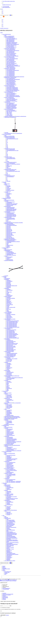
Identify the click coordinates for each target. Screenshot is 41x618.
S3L (7, 154)
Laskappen (8, 477)
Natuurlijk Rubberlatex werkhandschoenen (13, 65)
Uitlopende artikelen (7, 518)
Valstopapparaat (8, 489)
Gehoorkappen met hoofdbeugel (11, 439)
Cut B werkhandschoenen (10, 72)
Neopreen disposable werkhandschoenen (12, 90)
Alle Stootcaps (8, 257)
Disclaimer (4, 595)
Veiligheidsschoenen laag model (11, 534)
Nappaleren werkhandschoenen (11, 46)
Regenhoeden (8, 286)
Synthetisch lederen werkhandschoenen (12, 44)
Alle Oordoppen (9, 429)
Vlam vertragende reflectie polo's (11, 325)
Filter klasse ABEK (9, 234)
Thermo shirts (8, 315)
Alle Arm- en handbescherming (9, 36)
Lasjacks (7, 369)
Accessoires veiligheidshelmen (11, 253)
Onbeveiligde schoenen (8, 156)
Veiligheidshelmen (7, 250)
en (2, 13)
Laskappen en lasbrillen (8, 473)
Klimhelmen (6, 260)
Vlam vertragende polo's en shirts (11, 333)
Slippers (7, 161)
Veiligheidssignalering (7, 416)
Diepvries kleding (7, 370)
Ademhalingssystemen (8, 217)
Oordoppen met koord (9, 432)
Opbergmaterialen (9, 513)
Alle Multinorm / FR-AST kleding (11, 358)
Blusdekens (8, 414)
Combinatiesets (6, 478)
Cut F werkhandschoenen (10, 75)
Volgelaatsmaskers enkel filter (11, 214)
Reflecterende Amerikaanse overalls (12, 343)
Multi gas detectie (9, 407)
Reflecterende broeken (10, 342)
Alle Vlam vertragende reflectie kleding (12, 320)
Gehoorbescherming (5, 425)
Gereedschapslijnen (9, 504)
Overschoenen (8, 168)
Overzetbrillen (8, 457)
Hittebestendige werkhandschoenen (10, 48)
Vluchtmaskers (6, 238)
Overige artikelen (5, 391)
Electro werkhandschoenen (8, 109)
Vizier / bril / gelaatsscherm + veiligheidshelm (13, 481)
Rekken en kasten (9, 397)
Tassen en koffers (9, 396)
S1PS (7, 147)
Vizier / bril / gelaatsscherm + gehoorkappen (13, 482)
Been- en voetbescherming (6, 134)
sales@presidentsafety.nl (6, 7)
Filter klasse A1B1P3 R (10, 235)
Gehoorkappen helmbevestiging (11, 438)
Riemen (7, 383)
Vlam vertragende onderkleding (11, 335)
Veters (7, 167)
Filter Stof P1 (8, 226)
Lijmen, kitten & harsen (8, 417)
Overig (7, 243)
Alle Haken (8, 507)
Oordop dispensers (9, 434)
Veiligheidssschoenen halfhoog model (10, 169)
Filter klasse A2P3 (9, 230)
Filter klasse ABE (9, 229)
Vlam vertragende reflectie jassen (11, 323)
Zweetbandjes (8, 556)
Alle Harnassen (8, 492)
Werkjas (7, 308)
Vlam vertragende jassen (10, 330)
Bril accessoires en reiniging (8, 468)
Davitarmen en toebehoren (10, 499)
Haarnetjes (8, 194)
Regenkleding (6, 279)
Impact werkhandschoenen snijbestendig (12, 95)
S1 (6, 143)
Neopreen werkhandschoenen (11, 61)
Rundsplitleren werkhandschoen (11, 43)
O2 (6, 159)
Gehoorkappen (6, 436)
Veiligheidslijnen (7, 500)
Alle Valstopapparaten (9, 487)
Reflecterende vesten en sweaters (11, 344)
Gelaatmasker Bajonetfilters (8, 223)
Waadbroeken (8, 287)
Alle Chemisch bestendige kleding (11, 353)
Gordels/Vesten (8, 242)
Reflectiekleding (7, 338)
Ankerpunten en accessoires (8, 494)
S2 (6, 141)
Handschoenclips (9, 388)
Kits (7, 220)
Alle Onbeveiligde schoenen (10, 158)
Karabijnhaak (8, 508)
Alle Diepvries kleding (10, 372)
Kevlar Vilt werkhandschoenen (11, 53)
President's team (6, 572)
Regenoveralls (8, 284)
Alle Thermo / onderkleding (10, 314)
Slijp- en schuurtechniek (8, 402)
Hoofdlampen (6, 424)
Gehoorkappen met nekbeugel (11, 442)
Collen (7, 389)
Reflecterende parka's (9, 348)
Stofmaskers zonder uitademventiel (11, 203)
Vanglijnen (8, 502)
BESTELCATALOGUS (4, 28)
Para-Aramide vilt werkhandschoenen (12, 55)
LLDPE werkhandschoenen (10, 67)
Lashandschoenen (7, 101)
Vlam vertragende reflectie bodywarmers (12, 327)
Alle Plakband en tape (9, 400)
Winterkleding (6, 288)
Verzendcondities (5, 596)
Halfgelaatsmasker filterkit (10, 210)
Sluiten (1, 32)
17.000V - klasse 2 (9, 114)
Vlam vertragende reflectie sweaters (12, 322)
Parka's (7, 293)
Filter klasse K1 (8, 236)
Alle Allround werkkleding (10, 298)
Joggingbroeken (8, 311)
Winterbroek (8, 294)
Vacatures (5, 573)
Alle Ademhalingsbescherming (9, 200)
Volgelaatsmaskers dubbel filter (11, 215)
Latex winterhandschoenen (10, 80)
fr (2, 11)
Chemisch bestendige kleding (9, 351)
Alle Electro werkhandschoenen (11, 110)
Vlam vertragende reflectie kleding (11, 539)
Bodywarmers (8, 309)
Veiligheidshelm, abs (9, 254)
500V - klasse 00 (9, 111)
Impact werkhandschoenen (10, 94)
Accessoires (6, 132)
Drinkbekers (8, 559)
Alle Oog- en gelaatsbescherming (9, 453)
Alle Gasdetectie (9, 405)
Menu (5, 35)
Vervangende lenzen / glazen (10, 459)
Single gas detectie (9, 406)
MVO (5, 574)
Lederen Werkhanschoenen (10, 54)
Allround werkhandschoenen (11, 532)
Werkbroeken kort (9, 302)
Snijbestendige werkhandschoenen (9, 68)
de (2, 10)
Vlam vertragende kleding (10, 524)
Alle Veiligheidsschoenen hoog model (12, 150)
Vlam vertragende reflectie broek (11, 324)
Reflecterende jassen (9, 345)
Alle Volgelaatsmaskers (10, 213)
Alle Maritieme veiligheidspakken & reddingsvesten (14, 377)
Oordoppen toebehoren (10, 433)
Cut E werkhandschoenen (10, 74)
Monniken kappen (9, 367)
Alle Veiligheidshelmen (10, 252)
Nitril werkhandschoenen (10, 41)
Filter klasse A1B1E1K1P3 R (11, 232)
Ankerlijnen (8, 503)
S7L (7, 145)
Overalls (7, 187)
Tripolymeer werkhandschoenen (11, 63)
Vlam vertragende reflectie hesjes (11, 326)
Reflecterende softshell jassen (11, 349)
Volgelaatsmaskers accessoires (11, 216)
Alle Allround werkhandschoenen (11, 38)
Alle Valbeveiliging (7, 484)
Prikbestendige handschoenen (9, 76)
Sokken (7, 164)
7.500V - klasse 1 (9, 113)
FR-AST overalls (9, 360)
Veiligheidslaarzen (7, 174)
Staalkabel (8, 488)
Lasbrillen (8, 476)
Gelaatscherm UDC (9, 466)
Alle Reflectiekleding (9, 340)
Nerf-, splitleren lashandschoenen (11, 104)
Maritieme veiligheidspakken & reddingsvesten (11, 375)
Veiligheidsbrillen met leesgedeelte (11, 458)
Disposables (8, 185)
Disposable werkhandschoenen (9, 85)
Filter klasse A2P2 (9, 233)
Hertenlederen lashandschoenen (11, 108)
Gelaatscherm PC (9, 464)
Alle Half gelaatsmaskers (10, 208)
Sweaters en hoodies (9, 304)
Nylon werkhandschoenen (8, 133)
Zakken (7, 390)
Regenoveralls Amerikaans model (11, 285)
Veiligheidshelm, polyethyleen (11, 255)
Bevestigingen (8, 497)
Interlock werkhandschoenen (11, 100)
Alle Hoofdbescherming (8, 249)
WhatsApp (4, 598)
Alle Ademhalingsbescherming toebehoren (13, 241)
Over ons (3, 570)
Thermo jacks (8, 318)
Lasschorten (8, 365)
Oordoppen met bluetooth (10, 435)
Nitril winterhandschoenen (10, 83)
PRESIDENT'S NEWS (6, 568)
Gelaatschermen (6, 461)
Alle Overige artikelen (7, 392)
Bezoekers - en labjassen (10, 190)
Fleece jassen (8, 299)
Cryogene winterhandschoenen (11, 84)
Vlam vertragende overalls (10, 332)
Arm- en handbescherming (6, 34)
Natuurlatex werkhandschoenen (11, 45)
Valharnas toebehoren (9, 493)
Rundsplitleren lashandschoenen (11, 105)
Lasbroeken (8, 366)
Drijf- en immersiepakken (10, 378)
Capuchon (8, 196)
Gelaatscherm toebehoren (10, 467)
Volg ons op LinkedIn (4, 580)
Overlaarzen (8, 189)
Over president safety (7, 571)
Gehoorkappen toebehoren (10, 440)
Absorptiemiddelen (7, 418)
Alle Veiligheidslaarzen (10, 176)
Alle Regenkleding (9, 281)
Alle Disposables (7, 183)
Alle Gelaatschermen (9, 463)
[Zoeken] (11, 15)
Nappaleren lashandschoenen (11, 106)
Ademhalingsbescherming (6, 198)
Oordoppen (6, 428)
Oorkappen (6, 446)
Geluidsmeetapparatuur (8, 445)
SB (6, 144)
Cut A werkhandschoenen (10, 71)
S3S (7, 142)
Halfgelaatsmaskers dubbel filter (11, 209)
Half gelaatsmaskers (7, 206)
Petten (7, 384)
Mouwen (7, 195)
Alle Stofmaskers (9, 202)
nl (2, 12)
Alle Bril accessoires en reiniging (11, 470)
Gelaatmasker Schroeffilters (8, 222)
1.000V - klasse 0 (9, 112)
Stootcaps (7, 258)
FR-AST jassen (8, 361)
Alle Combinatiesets (9, 480)
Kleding (5, 184)
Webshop (3, 566)
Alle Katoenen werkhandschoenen (11, 99)
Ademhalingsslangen (9, 245)
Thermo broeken (9, 316)
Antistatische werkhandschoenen (9, 116)
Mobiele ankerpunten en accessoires (12, 498)
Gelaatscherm (8, 197)
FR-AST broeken (9, 359)
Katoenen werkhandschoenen (9, 97)
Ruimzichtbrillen (9, 460)
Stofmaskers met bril (9, 205)
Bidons (7, 423)
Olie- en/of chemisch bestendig (9, 56)
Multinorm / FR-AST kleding (9, 356)
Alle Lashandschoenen (10, 103)
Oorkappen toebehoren (10, 449)
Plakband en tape (7, 398)
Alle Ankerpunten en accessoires (11, 496)
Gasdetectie (6, 403)
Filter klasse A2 (8, 231)
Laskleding (6, 362)
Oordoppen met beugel (10, 431)
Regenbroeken (8, 283)
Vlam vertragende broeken (10, 331)
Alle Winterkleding (9, 290)
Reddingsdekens (9, 411)
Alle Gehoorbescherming (8, 427)
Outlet (3, 515)
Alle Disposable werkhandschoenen (12, 87)
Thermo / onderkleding (8, 312)
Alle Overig (8, 512)
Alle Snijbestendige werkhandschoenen (12, 70)
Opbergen (6, 393)
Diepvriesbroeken (9, 373)
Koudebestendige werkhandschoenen (10, 77)
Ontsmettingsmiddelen (9, 415)
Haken (5, 505)
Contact (3, 569)
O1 (6, 160)
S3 (6, 140)
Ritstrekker (8, 387)
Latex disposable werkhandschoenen (12, 89)
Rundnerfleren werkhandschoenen (11, 42)
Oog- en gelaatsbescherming (6, 451)
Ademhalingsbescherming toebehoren (10, 239)
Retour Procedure (5, 597)
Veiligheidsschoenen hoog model (9, 148)
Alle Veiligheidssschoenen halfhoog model (13, 171)
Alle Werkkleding (7, 278)
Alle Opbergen (8, 395)
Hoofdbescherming (5, 247)
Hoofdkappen (8, 221)
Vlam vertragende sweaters (10, 336)
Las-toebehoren (8, 475)
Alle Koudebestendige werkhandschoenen (13, 79)
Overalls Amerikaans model (10, 307)
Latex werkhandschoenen (10, 39)
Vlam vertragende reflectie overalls (11, 321)
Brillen (5, 454)
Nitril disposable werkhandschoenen (12, 88)
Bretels (7, 386)
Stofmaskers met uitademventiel (11, 204)
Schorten (7, 310)
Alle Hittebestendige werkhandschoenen (12, 50)
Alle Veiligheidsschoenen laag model (12, 138)
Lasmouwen (8, 368)
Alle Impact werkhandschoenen (11, 93)
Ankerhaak (8, 509)
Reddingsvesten (8, 379)
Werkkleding (4, 276)
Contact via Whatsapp (12, 580)
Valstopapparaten (7, 485)
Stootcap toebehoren (9, 259)
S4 (6, 179)
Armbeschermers (7, 117)
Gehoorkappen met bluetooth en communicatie (13, 441)
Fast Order (4, 599)
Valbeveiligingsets (7, 510)
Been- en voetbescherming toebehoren (10, 162)
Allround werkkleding (7, 296)
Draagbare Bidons (9, 422)
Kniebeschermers (9, 165)
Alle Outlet (6, 517)
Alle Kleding (8, 186)
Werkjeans (8, 305)
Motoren (7, 219)
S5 (6, 178)
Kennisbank (4, 593)
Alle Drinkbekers (9, 421)
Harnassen (6, 490)
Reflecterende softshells (10, 350)
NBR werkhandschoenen (10, 40)
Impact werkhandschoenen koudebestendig (13, 96)
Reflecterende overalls (9, 347)
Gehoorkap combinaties (10, 443)
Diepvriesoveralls (9, 374)
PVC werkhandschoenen (10, 47)
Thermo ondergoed (9, 317)
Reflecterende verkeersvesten (11, 341)
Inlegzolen (8, 166)
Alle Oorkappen (9, 447)
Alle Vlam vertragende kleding (11, 329)
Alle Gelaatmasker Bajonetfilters (11, 225)
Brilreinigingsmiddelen (10, 472)
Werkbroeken (8, 301)
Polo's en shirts (8, 303)
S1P (7, 139)
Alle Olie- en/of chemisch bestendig (12, 58)
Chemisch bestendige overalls (11, 354)
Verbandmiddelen (9, 413)
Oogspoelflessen (9, 412)
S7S (7, 146)
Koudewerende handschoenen (11, 81)
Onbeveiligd (8, 181)
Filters (7, 244)
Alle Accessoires (9, 193)
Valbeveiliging (4, 483)
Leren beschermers (9, 115)
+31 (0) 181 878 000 (5, 6)
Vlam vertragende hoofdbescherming (12, 334)
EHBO (5, 409)
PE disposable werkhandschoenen (11, 91)
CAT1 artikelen (6, 560)
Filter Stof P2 (8, 227)
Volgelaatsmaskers (7, 211)
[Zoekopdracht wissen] (10, 15)
